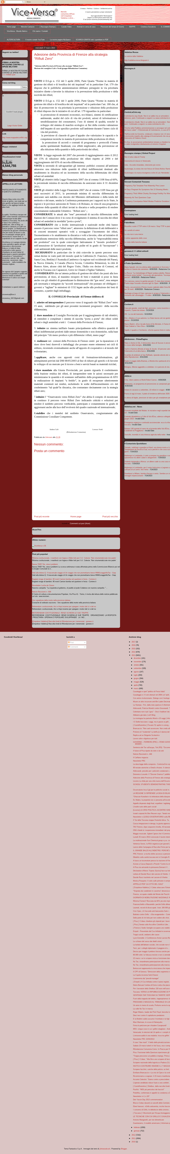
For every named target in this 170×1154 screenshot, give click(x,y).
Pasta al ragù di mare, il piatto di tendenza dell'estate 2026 (146, 394)
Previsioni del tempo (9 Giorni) (112, 27)
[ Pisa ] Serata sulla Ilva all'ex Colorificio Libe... (151, 925)
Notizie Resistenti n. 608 (41, 592)
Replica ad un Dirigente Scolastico (146, 735)
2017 (134, 642)
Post (72, 642)
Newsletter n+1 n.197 (141, 1096)
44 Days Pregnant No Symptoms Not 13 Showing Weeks (146, 189)
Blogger (124, 1149)
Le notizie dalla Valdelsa (133, 56)
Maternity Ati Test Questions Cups (137, 197)
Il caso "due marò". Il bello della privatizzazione (151, 1042)
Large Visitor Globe (14, 126)
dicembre (137, 658)
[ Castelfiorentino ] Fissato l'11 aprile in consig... (151, 725)
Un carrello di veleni (132, 230)
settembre (138, 668)
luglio (136, 675)
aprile (136, 685)
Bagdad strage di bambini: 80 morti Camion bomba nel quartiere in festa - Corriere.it (64, 579)
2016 (134, 645)
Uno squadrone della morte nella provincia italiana (51, 600)
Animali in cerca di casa (86, 27)
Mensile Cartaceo (27, 27)
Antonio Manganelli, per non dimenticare (148, 1120)
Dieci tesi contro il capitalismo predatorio (148, 1015)
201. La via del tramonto (133, 314)
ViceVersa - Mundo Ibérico (17, 31)
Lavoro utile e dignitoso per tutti (145, 739)
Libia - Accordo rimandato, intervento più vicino (142, 165)
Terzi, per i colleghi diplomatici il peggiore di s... (151, 948)
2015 (134, 649)
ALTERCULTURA (13, 40)
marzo (136, 688)
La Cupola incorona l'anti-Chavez (145, 975)
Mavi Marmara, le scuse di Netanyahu (147, 1022)
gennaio (137, 1131)
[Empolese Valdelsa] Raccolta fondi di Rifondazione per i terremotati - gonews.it (62, 621)
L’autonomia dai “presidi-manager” (146, 978)
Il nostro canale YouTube (35, 40)
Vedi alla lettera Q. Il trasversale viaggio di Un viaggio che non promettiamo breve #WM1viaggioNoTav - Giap (74, 573)
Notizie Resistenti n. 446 (142, 754)
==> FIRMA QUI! (8, 75)
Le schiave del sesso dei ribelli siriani (147, 941)
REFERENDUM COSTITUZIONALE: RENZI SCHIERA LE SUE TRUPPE (60, 613)
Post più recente (41, 516)
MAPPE (132, 27)
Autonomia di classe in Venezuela (137, 161)
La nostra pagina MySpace (60, 40)
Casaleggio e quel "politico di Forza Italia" (149, 692)
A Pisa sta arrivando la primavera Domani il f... (151, 867)
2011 (134, 1138)
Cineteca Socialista (148, 27)
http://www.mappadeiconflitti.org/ (14, 138)
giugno (136, 678)
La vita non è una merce (133, 234)
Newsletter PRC (139, 761)
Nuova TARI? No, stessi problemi (45, 564)
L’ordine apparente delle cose (135, 238)
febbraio (137, 1127)
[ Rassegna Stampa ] (48, 27)
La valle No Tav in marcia (143, 1009)
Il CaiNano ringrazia (140, 758)
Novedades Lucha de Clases (43, 585)
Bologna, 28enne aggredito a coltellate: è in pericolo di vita (146, 367)
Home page (11, 27)
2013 (134, 655)
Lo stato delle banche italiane (135, 242)
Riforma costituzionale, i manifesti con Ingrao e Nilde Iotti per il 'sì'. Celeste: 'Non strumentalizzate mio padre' (74, 558)
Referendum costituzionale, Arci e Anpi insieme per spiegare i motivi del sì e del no (64, 606)
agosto (136, 672)
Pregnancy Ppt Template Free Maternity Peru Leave (144, 186)
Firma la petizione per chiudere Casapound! (149, 1025)
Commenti (74, 647)
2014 (134, 652)
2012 (134, 1135)
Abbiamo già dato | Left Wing (144, 715)
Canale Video (66, 27)
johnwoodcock (104, 1149)
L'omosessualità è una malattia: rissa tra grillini (151, 1036)
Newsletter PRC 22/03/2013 (143, 1039)
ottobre (137, 665)
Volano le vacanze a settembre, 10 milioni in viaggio (144, 390)
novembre (138, 662)
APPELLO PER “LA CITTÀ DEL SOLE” (148, 884)
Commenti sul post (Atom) (80, 523)
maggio (137, 682)
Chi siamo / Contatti (40, 31)
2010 (134, 1142)
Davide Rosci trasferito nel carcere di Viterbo (150, 877)
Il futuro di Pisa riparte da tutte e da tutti (148, 751)
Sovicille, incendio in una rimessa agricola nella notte (144, 435)
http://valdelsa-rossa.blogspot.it (136, 60)
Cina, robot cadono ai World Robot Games (140, 380)
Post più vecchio (110, 516)
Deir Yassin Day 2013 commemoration (148, 1100)
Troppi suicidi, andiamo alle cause (146, 935)
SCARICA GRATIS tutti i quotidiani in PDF (92, 40)
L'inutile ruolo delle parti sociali (144, 807)
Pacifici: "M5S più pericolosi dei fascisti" (148, 1090)
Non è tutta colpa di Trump (134, 157)
